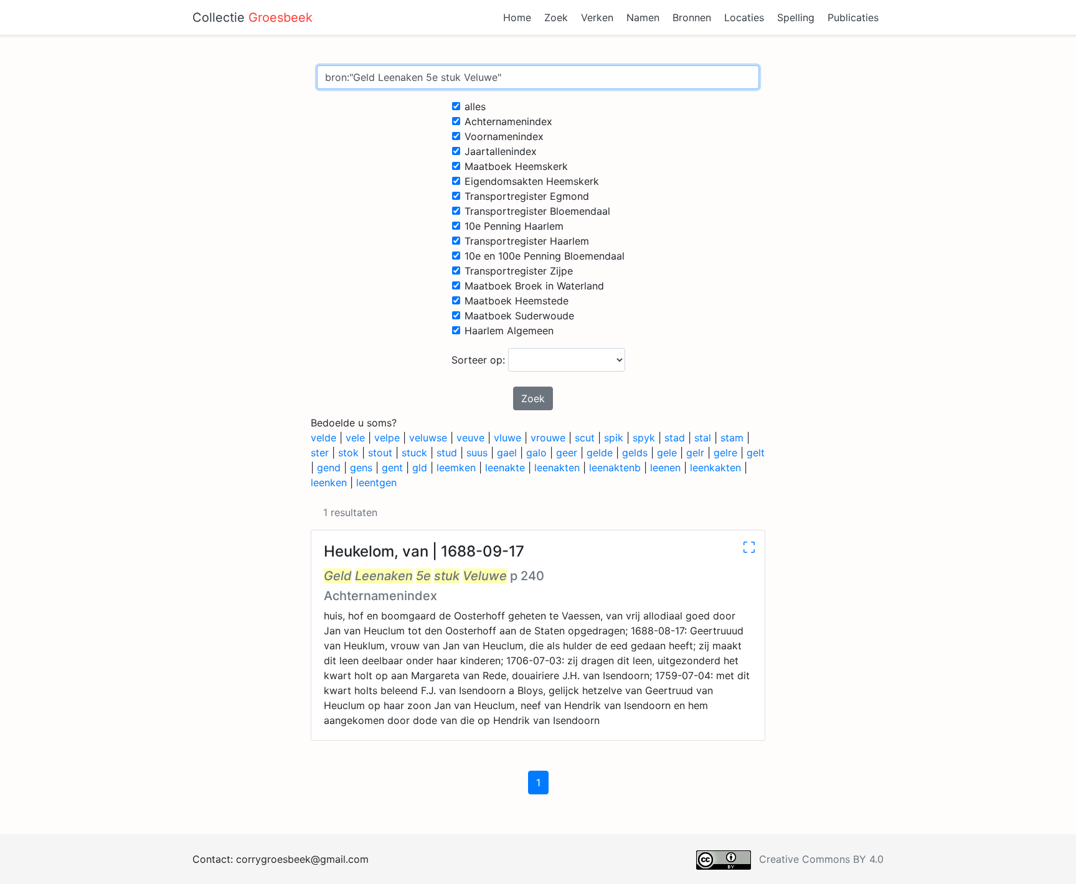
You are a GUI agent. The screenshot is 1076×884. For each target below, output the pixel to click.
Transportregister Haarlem (527, 241)
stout (380, 452)
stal (702, 437)
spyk (644, 437)
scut (585, 437)
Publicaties (853, 17)
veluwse (428, 437)
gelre (725, 452)
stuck (414, 452)
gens (361, 467)
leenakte (505, 467)
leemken (456, 467)
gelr (695, 452)
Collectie (252, 17)
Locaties (744, 17)
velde (323, 437)
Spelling (795, 17)
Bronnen (691, 17)
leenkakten (715, 467)
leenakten (557, 467)
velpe (387, 437)
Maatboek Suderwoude (519, 315)
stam (731, 437)
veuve (470, 437)
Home (517, 17)
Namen (642, 17)
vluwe (507, 437)
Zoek (556, 17)
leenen (665, 467)
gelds (635, 452)
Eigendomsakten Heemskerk (532, 181)
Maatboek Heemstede (517, 300)
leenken (329, 482)
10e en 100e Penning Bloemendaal (545, 256)
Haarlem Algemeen (509, 330)
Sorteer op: (479, 360)
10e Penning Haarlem (514, 226)
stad (674, 437)
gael (507, 452)
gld (419, 467)
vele (355, 437)
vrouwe (548, 437)
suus (477, 452)
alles (475, 106)
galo (536, 452)
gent (392, 467)
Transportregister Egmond (527, 196)
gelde (600, 452)
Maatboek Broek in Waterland (534, 286)
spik (613, 437)
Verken (597, 17)
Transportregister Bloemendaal (537, 211)
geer (566, 452)
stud (447, 452)
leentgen (376, 482)
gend (329, 467)
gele (667, 452)
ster (320, 452)
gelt (756, 452)
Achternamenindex (508, 121)
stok (348, 452)
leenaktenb (615, 467)
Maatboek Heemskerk (516, 166)
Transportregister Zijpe (519, 271)
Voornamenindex (504, 136)
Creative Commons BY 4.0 (821, 859)
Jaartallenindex (501, 151)
